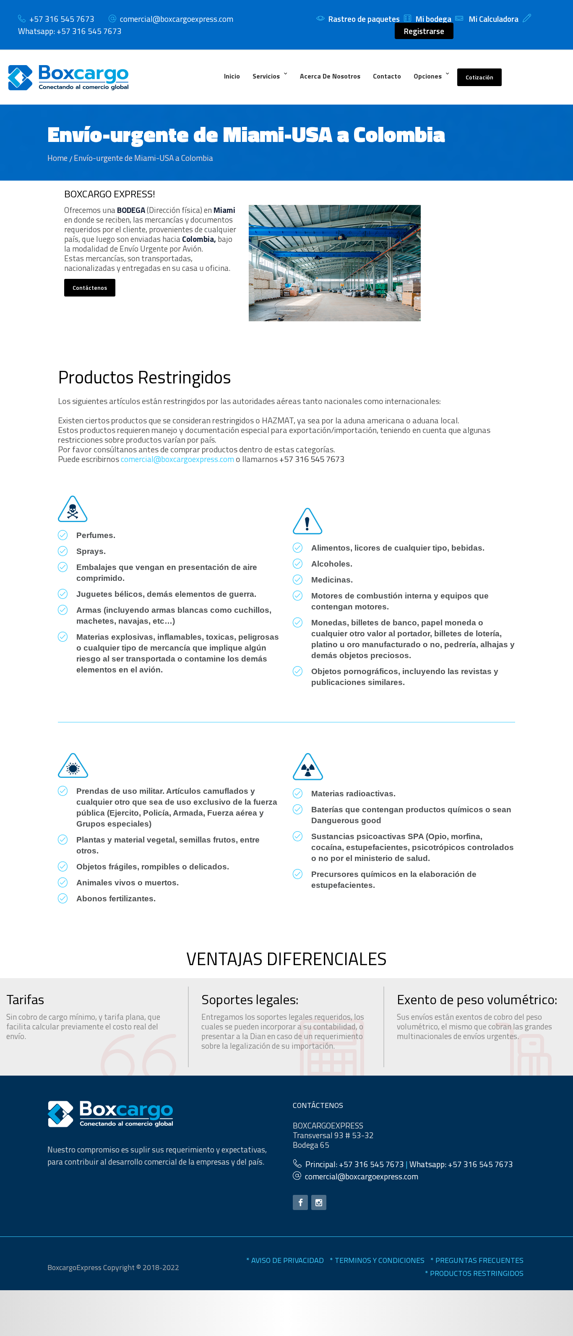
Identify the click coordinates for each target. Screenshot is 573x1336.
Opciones (428, 76)
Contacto (387, 76)
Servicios (266, 76)
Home (57, 158)
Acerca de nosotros (330, 76)
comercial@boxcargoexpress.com (176, 19)
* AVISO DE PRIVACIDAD (285, 1260)
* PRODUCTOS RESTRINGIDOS (474, 1273)
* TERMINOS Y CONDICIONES (377, 1260)
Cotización (479, 77)
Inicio (232, 76)
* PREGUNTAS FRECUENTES (477, 1260)
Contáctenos (90, 287)
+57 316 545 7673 (311, 458)
